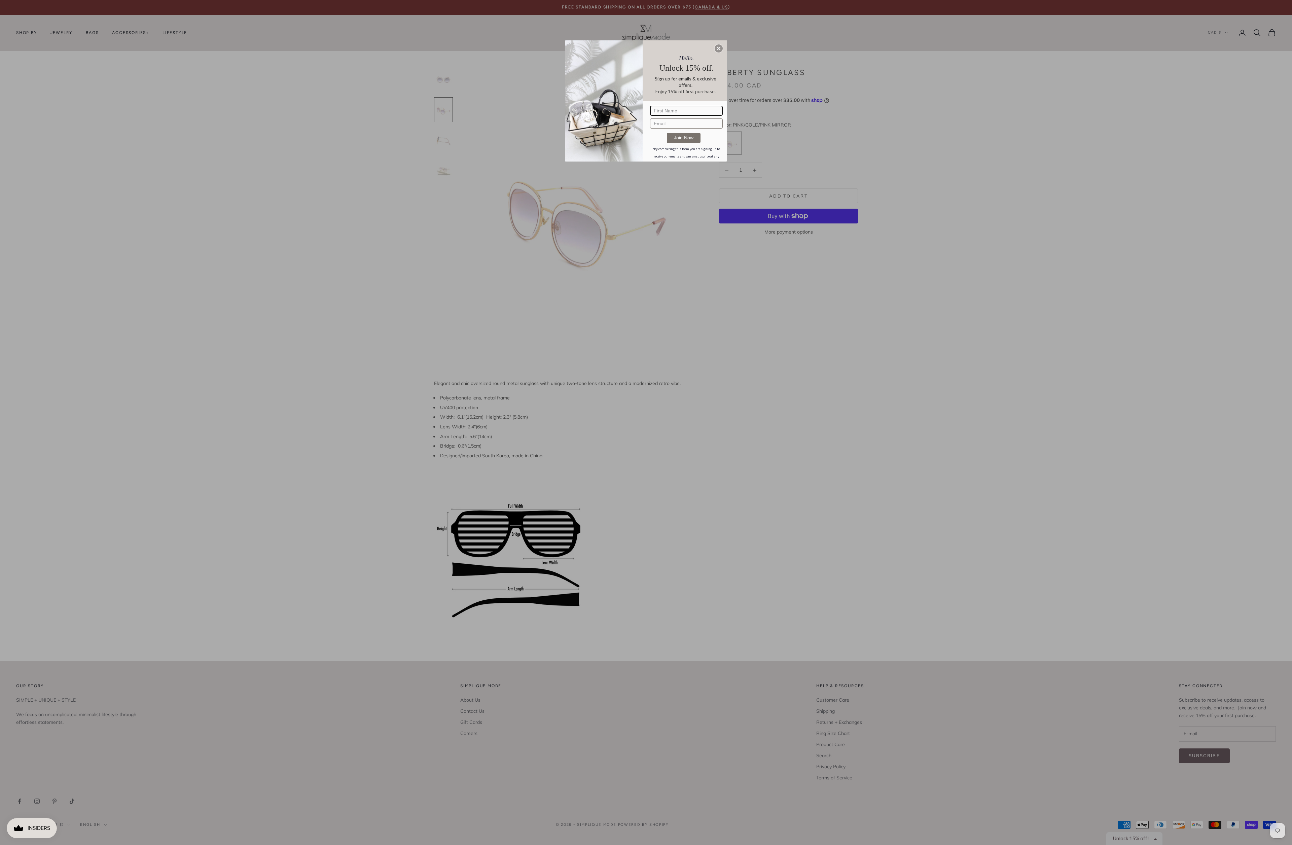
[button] (719, 48)
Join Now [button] (683, 137)
